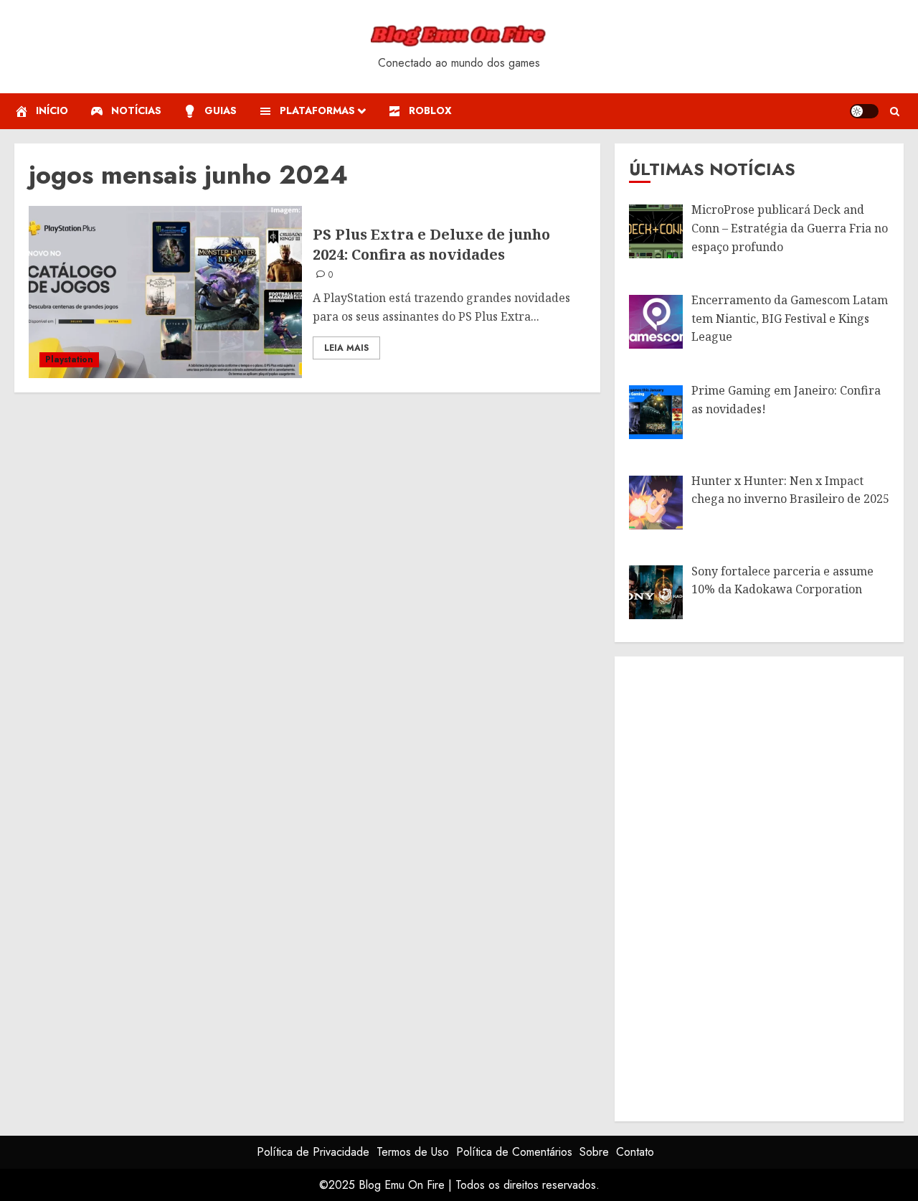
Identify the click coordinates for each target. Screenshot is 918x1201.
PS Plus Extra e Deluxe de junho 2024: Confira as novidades (431, 244)
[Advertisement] (736, 886)
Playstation (69, 359)
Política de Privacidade (313, 1152)
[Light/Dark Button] (864, 111)
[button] (895, 112)
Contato (635, 1152)
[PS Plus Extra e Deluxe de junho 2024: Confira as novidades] (165, 292)
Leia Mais (346, 348)
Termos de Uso (413, 1152)
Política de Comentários (514, 1152)
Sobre (594, 1152)
